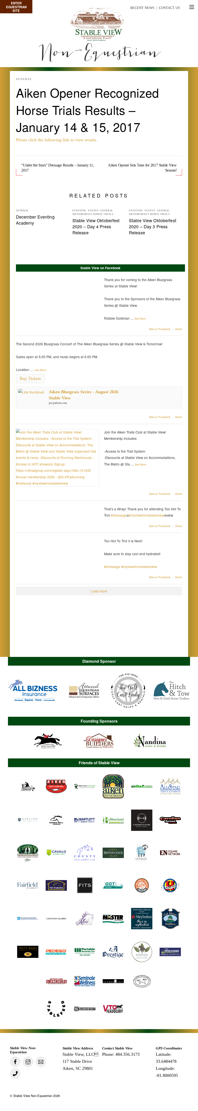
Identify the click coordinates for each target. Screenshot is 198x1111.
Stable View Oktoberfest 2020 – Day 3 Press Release (152, 226)
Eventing (79, 210)
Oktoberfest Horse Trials (92, 214)
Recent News (142, 8)
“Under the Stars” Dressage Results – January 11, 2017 (57, 167)
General (24, 79)
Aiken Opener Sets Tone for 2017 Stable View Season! (142, 167)
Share (178, 329)
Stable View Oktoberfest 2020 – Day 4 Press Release (96, 226)
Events (93, 210)
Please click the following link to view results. (56, 139)
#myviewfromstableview (146, 515)
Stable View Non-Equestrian (32, 1095)
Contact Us (169, 8)
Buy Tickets (30, 378)
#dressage (119, 515)
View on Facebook (159, 329)
